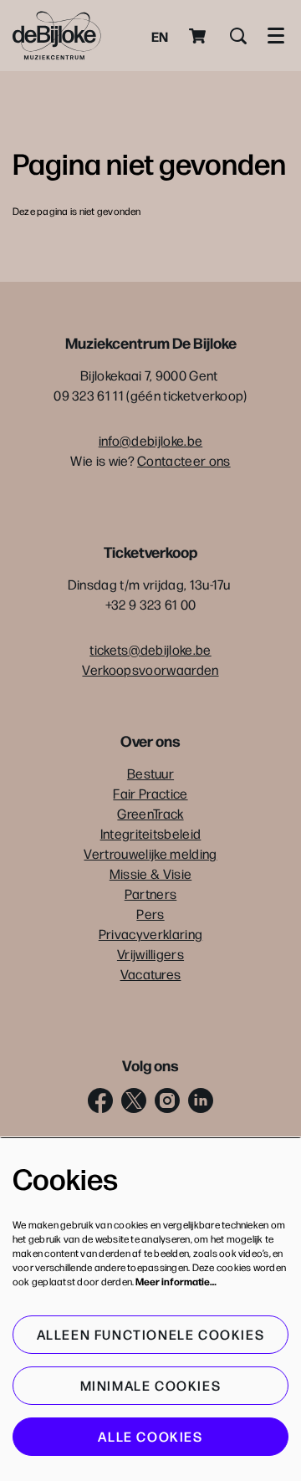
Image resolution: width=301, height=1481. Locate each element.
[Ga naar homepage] (57, 35)
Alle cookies (150, 1436)
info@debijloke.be (150, 440)
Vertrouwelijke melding (150, 853)
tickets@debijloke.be (150, 649)
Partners (151, 893)
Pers (150, 913)
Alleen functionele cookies (151, 1334)
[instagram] (167, 1100)
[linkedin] (200, 1100)
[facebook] (100, 1100)
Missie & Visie (150, 873)
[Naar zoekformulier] (238, 36)
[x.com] (133, 1100)
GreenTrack (150, 813)
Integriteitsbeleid (151, 833)
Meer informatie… (176, 1281)
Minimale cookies (151, 1385)
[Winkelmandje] (199, 36)
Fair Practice (150, 793)
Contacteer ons (183, 460)
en (159, 36)
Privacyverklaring (150, 933)
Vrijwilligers (150, 954)
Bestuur (150, 773)
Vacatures (150, 974)
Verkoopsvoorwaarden (150, 669)
